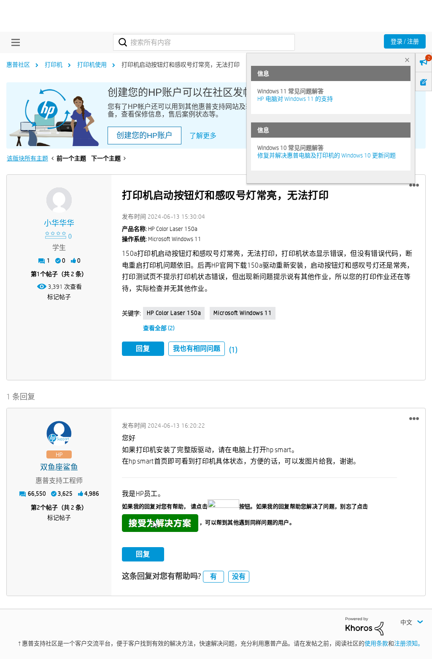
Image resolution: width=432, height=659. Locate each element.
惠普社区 (18, 64)
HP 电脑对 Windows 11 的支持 (295, 99)
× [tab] (407, 60)
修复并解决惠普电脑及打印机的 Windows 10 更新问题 (326, 155)
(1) (233, 350)
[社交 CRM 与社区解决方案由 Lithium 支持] (364, 625)
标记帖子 (59, 297)
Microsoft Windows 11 (242, 313)
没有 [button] (239, 576)
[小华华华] (59, 200)
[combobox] (204, 42)
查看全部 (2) (159, 328)
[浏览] (13, 42)
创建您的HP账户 (144, 135)
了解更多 (202, 135)
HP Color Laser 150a (174, 313)
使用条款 (376, 643)
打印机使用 (92, 64)
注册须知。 (409, 643)
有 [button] (213, 576)
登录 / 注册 (405, 41)
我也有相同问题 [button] (196, 348)
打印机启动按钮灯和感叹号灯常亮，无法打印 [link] (181, 64)
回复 (143, 348)
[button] (414, 185)
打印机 (53, 64)
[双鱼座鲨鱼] (59, 433)
